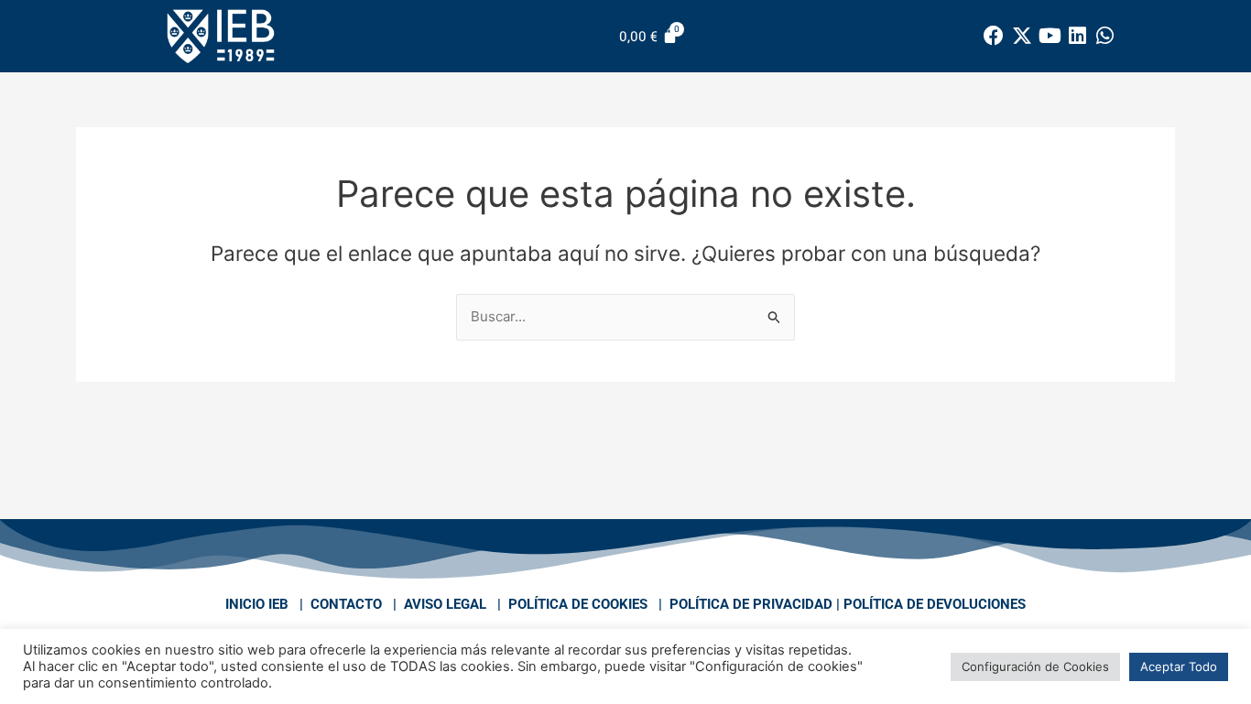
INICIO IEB (256, 604)
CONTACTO (346, 604)
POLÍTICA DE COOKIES (577, 604)
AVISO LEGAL (445, 604)
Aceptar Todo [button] (1178, 666)
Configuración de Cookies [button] (1035, 666)
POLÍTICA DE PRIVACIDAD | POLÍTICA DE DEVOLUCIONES (847, 604)
